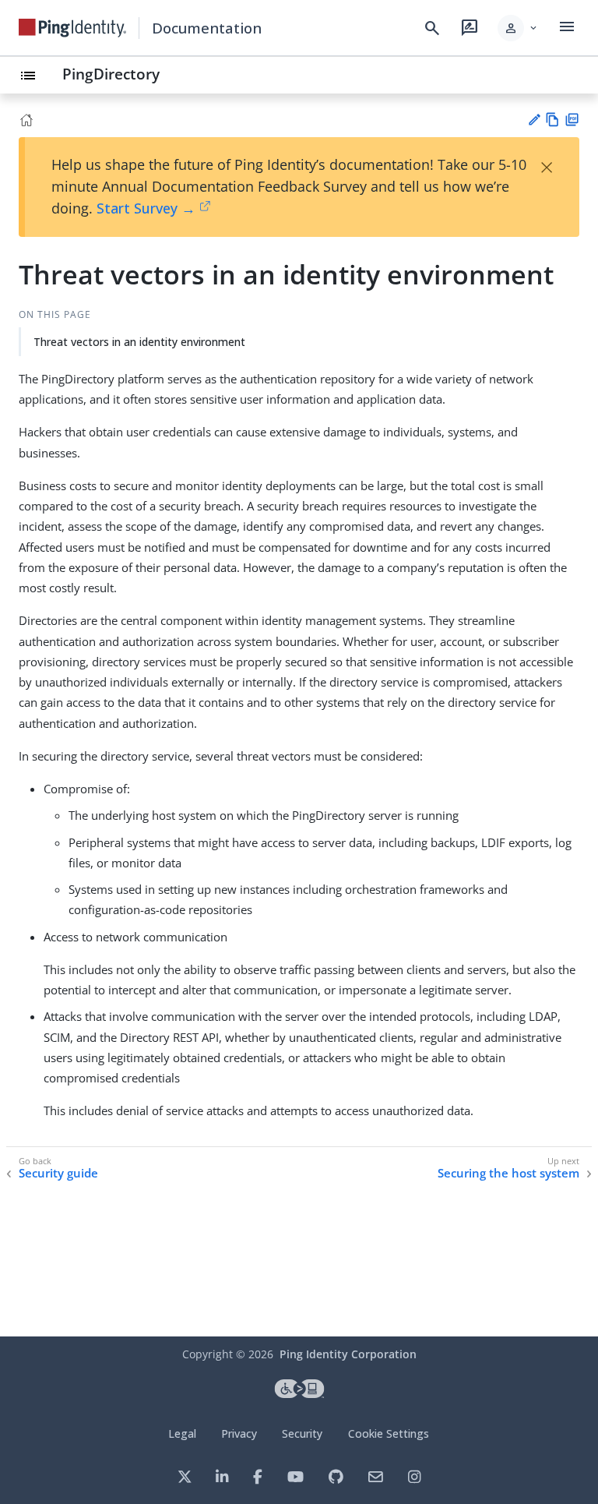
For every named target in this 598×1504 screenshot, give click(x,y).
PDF (572, 119)
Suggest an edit (533, 119)
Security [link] (302, 1433)
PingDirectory (111, 73)
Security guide (58, 1173)
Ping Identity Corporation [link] (348, 1354)
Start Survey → (146, 208)
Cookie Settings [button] (388, 1433)
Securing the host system (508, 1173)
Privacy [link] (239, 1433)
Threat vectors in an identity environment (139, 341)
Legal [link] (182, 1433)
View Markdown (552, 119)
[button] (518, 28)
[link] (72, 28)
